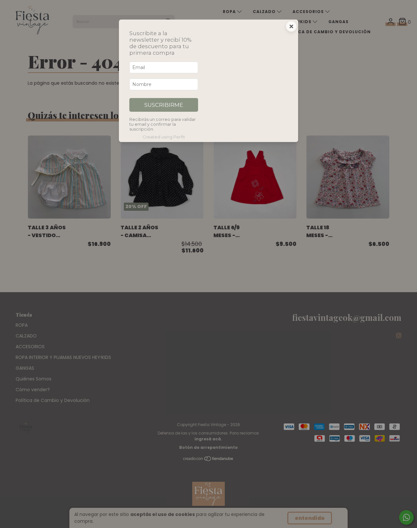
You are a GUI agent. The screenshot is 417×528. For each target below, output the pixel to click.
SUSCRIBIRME (163, 105)
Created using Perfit (164, 137)
